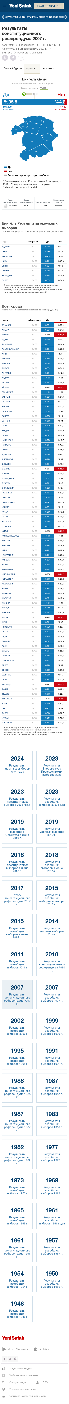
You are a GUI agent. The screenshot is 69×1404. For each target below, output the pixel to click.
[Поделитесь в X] (6, 58)
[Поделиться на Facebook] (14, 58)
